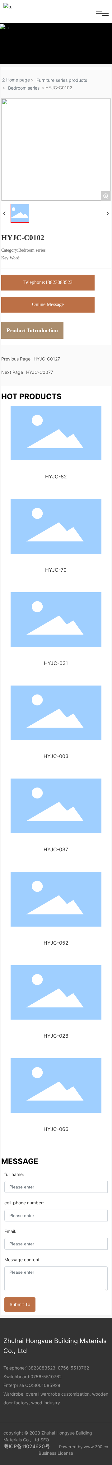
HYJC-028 (56, 1036)
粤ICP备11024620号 (27, 1446)
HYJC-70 (56, 570)
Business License (56, 1453)
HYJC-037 (56, 849)
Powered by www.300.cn (83, 1446)
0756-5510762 (73, 1367)
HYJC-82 (56, 476)
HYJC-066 (56, 1129)
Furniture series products (61, 80)
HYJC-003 (56, 756)
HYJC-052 (56, 943)
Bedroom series (24, 88)
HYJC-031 (56, 663)
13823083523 (40, 1367)
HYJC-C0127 (47, 358)
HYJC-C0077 (39, 372)
